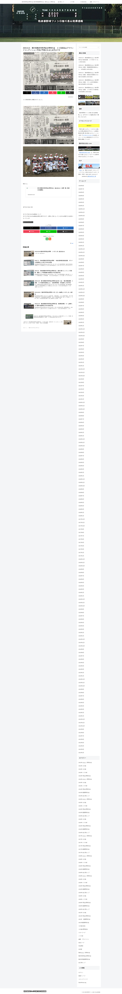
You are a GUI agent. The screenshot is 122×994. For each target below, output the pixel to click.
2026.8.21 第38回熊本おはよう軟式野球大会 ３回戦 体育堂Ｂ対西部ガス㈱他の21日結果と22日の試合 (89, 74)
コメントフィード (83, 979)
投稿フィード (82, 975)
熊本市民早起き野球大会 (28, 222)
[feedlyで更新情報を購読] (47, 239)
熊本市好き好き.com (84, 152)
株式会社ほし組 (92, 176)
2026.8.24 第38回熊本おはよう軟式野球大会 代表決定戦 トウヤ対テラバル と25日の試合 (89, 60)
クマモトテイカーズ (88, 135)
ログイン (81, 972)
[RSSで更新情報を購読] (50, 239)
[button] (70, 92)
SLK (80, 170)
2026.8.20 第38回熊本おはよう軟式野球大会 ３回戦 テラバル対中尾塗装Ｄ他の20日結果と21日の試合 (89, 82)
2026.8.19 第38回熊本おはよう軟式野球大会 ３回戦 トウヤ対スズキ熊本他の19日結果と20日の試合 (89, 89)
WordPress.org (82, 982)
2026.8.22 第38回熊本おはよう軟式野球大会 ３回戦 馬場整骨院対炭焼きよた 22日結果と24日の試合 (89, 67)
